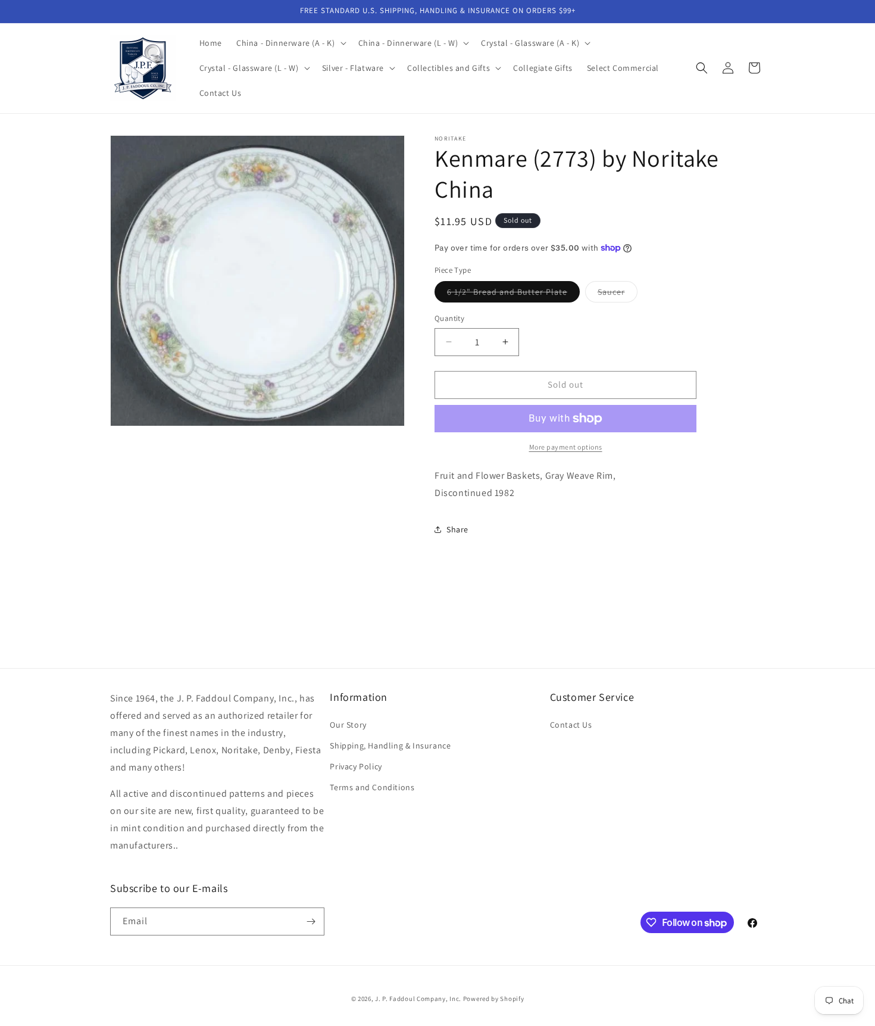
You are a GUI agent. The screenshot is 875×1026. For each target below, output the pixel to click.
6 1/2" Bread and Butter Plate (513, 294)
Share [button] (457, 529)
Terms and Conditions (372, 787)
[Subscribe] (311, 921)
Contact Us (571, 724)
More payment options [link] (565, 446)
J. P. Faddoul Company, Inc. (418, 998)
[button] (290, 42)
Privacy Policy (356, 766)
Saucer (618, 294)
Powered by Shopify (493, 998)
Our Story (348, 724)
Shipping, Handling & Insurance (390, 745)
